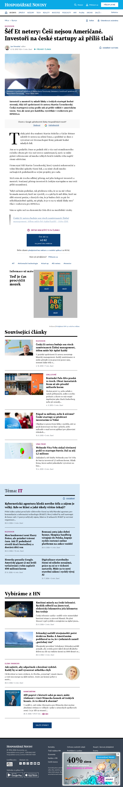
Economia (51, 754)
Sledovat (36, 125)
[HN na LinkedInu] (31, 763)
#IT (13, 263)
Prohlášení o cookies (74, 751)
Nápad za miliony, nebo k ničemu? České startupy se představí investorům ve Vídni (55, 417)
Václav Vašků (35, 93)
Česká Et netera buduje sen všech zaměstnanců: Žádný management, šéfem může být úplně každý (55, 348)
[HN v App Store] (31, 775)
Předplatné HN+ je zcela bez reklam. (68, 326)
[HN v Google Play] (15, 775)
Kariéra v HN (52, 758)
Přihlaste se (53, 257)
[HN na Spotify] (35, 763)
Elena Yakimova (12, 663)
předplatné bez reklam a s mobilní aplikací (45, 250)
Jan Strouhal (15, 46)
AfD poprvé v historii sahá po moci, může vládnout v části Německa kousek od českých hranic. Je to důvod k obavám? (49, 698)
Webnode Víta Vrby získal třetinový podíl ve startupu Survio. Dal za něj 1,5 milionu (56, 451)
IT (20, 491)
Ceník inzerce (53, 762)
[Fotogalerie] (7, 393)
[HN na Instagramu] (28, 763)
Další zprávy (42, 725)
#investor (67, 263)
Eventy (95, 751)
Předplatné (109, 5)
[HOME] (6, 13)
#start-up (45, 263)
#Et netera (56, 263)
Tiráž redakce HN (54, 751)
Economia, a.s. (22, 750)
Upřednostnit (54, 125)
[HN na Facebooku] (24, 763)
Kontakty (51, 747)
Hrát (46, 289)
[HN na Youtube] (38, 763)
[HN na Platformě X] (20, 763)
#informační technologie (28, 263)
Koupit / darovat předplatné (103, 747)
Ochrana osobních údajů (76, 747)
